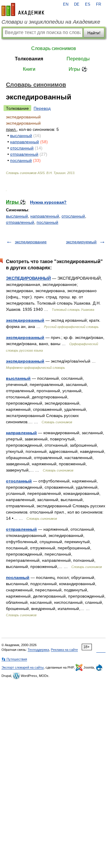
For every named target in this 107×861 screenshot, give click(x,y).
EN (65, 4)
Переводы (78, 58)
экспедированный (25, 320)
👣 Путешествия (14, 659)
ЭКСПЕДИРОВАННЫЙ (28, 278)
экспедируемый (81, 241)
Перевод (42, 108)
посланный (21, 160)
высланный (21, 135)
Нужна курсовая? (48, 202)
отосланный (22, 148)
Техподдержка (38, 649)
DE (76, 4)
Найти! (93, 32)
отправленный (24, 154)
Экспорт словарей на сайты (22, 667)
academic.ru (22, 9)
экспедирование (31, 241)
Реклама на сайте (64, 649)
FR (98, 4)
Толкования (29, 58)
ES (87, 4)
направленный (24, 141)
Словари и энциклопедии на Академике (50, 22)
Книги (29, 69)
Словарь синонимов (53, 48)
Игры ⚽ (78, 69)
